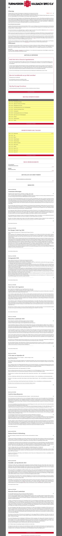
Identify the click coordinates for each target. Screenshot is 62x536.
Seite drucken (39, 535)
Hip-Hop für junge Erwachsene (17, 86)
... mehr (53, 180)
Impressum (22, 535)
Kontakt (25, 535)
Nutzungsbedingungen (32, 535)
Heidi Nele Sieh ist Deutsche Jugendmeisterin (21, 59)
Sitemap (36, 535)
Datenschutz (28, 535)
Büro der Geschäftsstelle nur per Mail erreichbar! (22, 75)
